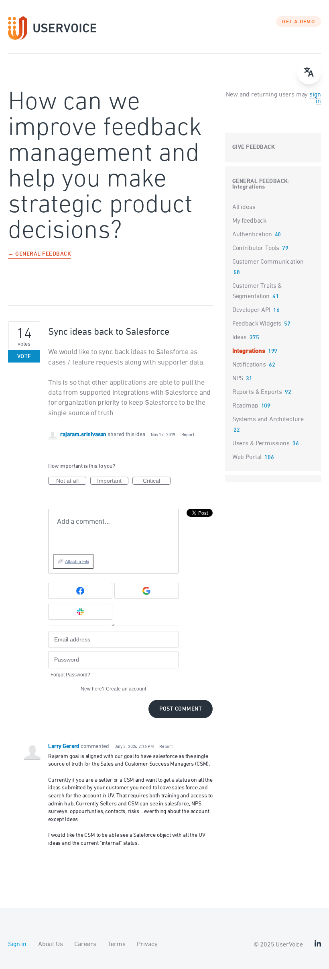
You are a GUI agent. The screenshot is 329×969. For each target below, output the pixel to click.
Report (165, 746)
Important (112, 481)
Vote (24, 356)
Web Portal (247, 457)
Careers (85, 944)
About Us (50, 944)
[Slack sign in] (80, 612)
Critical (157, 481)
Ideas (239, 337)
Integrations (248, 187)
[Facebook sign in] (80, 591)
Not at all (71, 481)
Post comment (180, 709)
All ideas (244, 207)
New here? (113, 689)
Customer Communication (268, 262)
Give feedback (253, 147)
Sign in (17, 944)
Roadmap (245, 406)
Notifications (249, 365)
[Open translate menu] (309, 72)
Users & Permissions (261, 443)
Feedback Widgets (257, 324)
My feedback (249, 221)
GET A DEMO (298, 22)
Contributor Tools (255, 248)
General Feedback (260, 181)
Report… (189, 434)
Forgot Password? (70, 675)
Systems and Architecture (268, 419)
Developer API (251, 310)
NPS (238, 378)
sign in (315, 98)
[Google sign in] (146, 591)
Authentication (252, 234)
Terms (116, 944)
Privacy (147, 944)
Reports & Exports (257, 392)
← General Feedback (39, 255)
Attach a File (77, 561)
